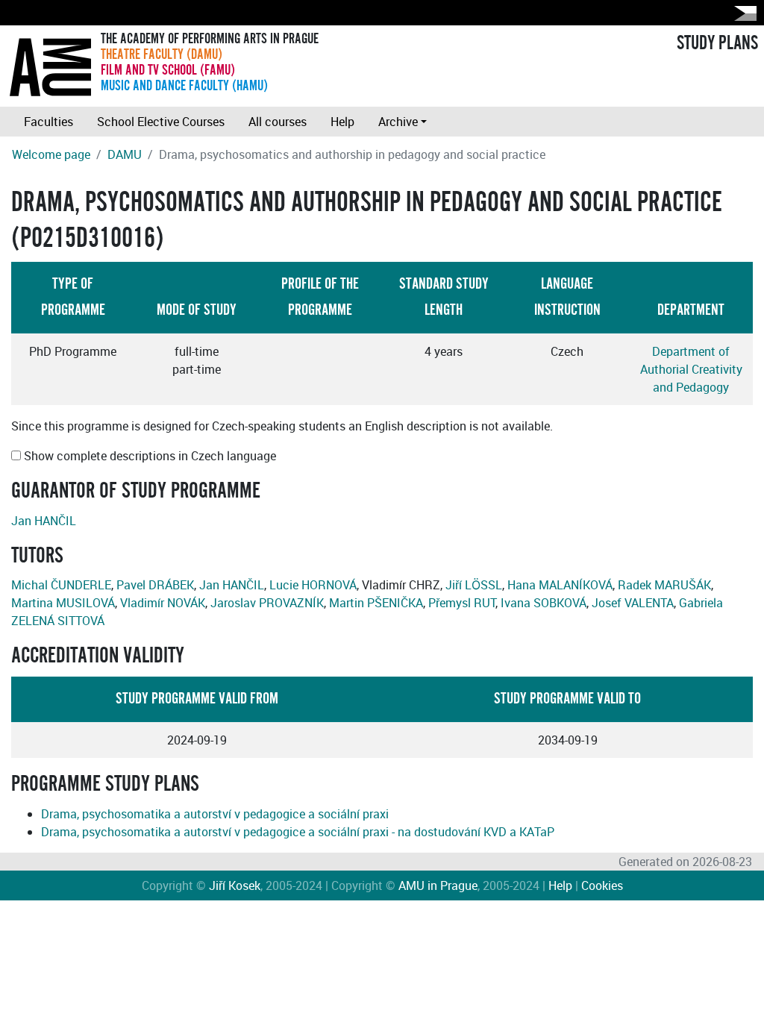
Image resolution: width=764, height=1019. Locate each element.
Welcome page (51, 154)
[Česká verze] (742, 13)
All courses (277, 121)
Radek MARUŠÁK (664, 585)
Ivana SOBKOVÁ (543, 603)
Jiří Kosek (234, 885)
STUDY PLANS (717, 43)
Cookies (602, 885)
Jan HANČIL (43, 520)
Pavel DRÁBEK (155, 585)
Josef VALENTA (633, 603)
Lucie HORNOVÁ (313, 585)
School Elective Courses (161, 121)
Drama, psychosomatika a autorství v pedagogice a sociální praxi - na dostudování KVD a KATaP (297, 832)
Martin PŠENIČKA (376, 603)
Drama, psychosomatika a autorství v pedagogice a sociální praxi (215, 814)
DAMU (124, 154)
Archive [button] (398, 121)
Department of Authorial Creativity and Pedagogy (691, 369)
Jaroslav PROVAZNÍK (267, 603)
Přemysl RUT (461, 603)
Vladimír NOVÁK (162, 603)
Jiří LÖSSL (473, 585)
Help (342, 121)
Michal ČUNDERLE (61, 585)
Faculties (48, 121)
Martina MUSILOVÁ (63, 603)
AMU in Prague (438, 885)
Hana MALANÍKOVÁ (560, 585)
